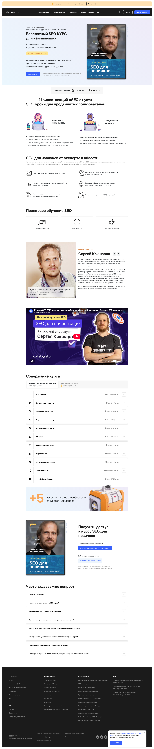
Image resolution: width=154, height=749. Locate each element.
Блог (98, 12)
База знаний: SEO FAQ (86, 709)
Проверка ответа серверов (88, 695)
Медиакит (13, 691)
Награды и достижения (18, 687)
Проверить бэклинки (94, 4)
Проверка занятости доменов (89, 698)
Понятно (116, 742)
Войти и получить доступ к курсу (90, 560)
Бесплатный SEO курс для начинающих (93, 680)
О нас (11, 680)
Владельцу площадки (17, 716)
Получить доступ (33, 74)
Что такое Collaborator (17, 684)
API (10, 698)
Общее (11, 709)
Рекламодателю (50, 680)
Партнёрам (48, 698)
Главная (28, 27)
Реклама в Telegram (51, 684)
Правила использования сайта (74, 733)
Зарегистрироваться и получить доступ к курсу (95, 548)
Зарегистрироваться (142, 12)
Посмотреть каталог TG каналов (56, 709)
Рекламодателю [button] (43, 12)
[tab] (42, 384)
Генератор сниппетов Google (89, 706)
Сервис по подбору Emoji (87, 702)
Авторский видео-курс (38, 27)
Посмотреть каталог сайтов (54, 706)
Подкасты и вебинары (87, 12)
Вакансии (47, 702)
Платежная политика (71, 737)
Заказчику (13, 713)
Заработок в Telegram (52, 691)
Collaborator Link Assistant (88, 713)
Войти (128, 12)
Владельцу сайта (50, 687)
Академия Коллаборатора (88, 691)
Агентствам (73, 12)
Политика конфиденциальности (46, 737)
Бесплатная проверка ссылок (89, 720)
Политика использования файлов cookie (48, 733)
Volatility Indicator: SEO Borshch (90, 717)
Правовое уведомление (43, 740)
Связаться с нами (15, 695)
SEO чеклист (83, 684)
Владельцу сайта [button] (59, 12)
